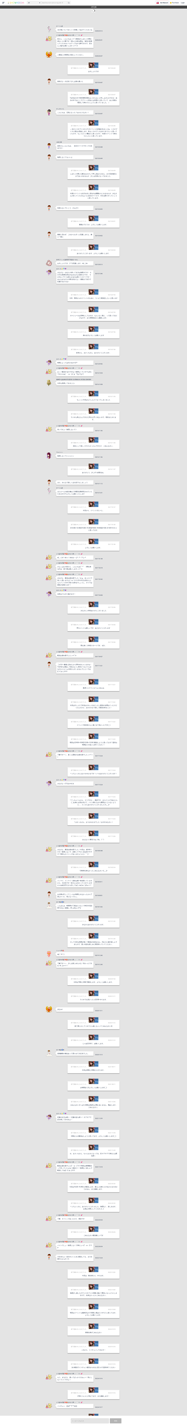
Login (183, 3)
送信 (115, 1421)
